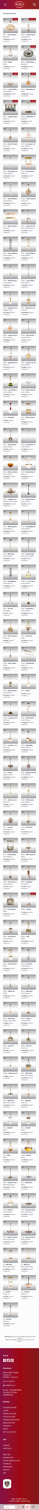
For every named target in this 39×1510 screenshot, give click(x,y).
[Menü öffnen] (6, 4)
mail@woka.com (10, 1385)
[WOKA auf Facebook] (8, 1360)
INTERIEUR (7, 1426)
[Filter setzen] (23, 1506)
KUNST (5, 1429)
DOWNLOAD (7, 1464)
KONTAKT (6, 1470)
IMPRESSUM (7, 1467)
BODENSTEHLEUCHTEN (11, 1420)
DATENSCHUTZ (8, 1458)
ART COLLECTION (9, 1432)
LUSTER (6, 1411)
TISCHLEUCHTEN (9, 1417)
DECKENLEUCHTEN (9, 1408)
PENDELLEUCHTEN (9, 1414)
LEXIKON (6, 1445)
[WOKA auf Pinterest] (12, 1360)
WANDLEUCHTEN (9, 1423)
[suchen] (16, 1507)
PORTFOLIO (7, 1448)
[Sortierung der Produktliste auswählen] (27, 1506)
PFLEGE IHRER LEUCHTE (11, 1461)
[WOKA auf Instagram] (4, 1360)
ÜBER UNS (6, 1455)
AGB (4, 1473)
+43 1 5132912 (9, 1381)
